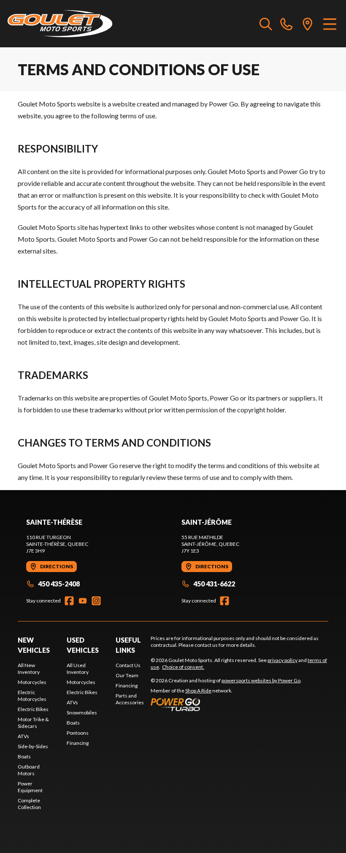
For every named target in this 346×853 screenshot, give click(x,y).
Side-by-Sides (33, 746)
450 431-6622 (214, 584)
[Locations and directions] (308, 23)
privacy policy (282, 660)
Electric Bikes (33, 709)
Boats (24, 756)
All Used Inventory (78, 668)
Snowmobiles (82, 712)
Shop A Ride (198, 690)
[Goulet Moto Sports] (59, 23)
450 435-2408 (59, 584)
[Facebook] (69, 601)
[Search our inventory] (266, 23)
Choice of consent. (183, 667)
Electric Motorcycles (32, 695)
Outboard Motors (29, 770)
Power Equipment (30, 786)
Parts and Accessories (130, 699)
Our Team (127, 675)
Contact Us (128, 665)
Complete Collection (29, 803)
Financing (78, 743)
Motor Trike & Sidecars (33, 722)
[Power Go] (226, 704)
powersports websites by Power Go (261, 680)
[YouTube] (83, 601)
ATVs (23, 736)
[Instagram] (96, 601)
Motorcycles (32, 682)
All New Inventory (29, 668)
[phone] (286, 23)
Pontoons (78, 733)
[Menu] (329, 23)
